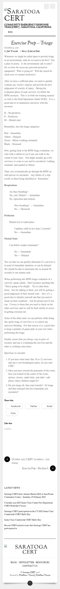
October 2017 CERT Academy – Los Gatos (28, 461)
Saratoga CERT (29, 572)
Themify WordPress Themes (39, 575)
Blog (24, 51)
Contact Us (30, 566)
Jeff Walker (12, 51)
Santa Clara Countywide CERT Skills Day (22, 519)
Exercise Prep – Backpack (38, 468)
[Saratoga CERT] (22, 18)
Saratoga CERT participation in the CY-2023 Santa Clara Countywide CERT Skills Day (29, 513)
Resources (43, 562)
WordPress (23, 575)
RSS (10, 31)
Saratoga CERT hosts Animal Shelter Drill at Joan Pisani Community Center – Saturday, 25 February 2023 (29, 495)
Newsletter (26, 562)
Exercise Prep (34, 51)
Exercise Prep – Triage (32, 43)
